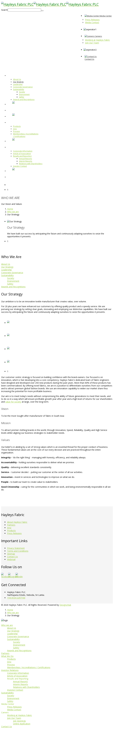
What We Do (19, 122)
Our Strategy (18, 82)
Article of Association (22, 153)
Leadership (18, 84)
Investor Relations (23, 147)
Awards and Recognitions (23, 99)
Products (17, 126)
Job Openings (19, 720)
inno (15, 129)
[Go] (42, 10)
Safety (21, 97)
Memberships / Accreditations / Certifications (28, 667)
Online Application (21, 723)
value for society (13, 401)
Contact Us (12, 556)
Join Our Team (14, 718)
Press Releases (14, 533)
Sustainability (18, 89)
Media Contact (14, 709)
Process (16, 131)
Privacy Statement (16, 548)
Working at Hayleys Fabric (19, 715)
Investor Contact (20, 166)
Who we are (19, 75)
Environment (24, 94)
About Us (17, 79)
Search (4, 9)
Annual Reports (25, 158)
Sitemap (11, 553)
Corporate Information (22, 151)
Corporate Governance (23, 87)
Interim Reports (25, 161)
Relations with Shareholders (30, 163)
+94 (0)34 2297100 (16, 597)
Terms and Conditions (17, 551)
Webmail (11, 559)
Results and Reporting (22, 156)
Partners (17, 110)
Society (22, 92)
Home (10, 208)
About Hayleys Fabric (17, 522)
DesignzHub (65, 604)
